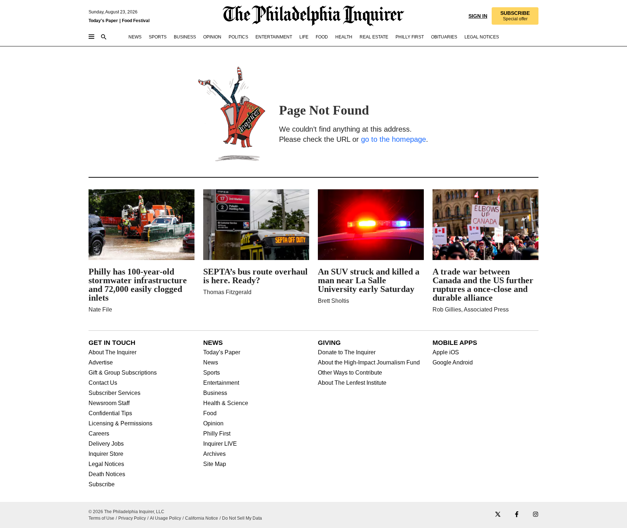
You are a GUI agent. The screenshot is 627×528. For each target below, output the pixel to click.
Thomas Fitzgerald (227, 292)
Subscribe (102, 484)
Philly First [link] (410, 37)
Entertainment (221, 383)
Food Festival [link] (135, 20)
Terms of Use (101, 518)
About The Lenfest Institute (352, 383)
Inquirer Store (106, 454)
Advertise (101, 363)
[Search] (103, 37)
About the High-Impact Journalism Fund (369, 363)
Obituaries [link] (444, 37)
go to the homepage (393, 139)
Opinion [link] (212, 37)
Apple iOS (446, 352)
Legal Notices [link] (481, 37)
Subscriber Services (114, 393)
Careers (99, 434)
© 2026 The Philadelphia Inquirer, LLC (126, 511)
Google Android (453, 363)
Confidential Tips (110, 413)
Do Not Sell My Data (242, 518)
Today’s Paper (221, 352)
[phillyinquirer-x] (498, 514)
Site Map (214, 464)
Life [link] (303, 37)
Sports (211, 373)
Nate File (100, 309)
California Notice (201, 518)
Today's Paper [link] (103, 20)
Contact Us (103, 383)
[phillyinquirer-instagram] (535, 514)
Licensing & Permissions (120, 423)
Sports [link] (158, 37)
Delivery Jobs (106, 444)
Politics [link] (238, 37)
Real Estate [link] (374, 37)
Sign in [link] (477, 16)
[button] (515, 16)
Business (215, 393)
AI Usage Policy (165, 518)
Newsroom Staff (109, 403)
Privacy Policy (132, 518)
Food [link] (322, 37)
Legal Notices (106, 464)
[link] (515, 16)
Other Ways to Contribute (350, 373)
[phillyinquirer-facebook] (517, 514)
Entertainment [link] (273, 37)
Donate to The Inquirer (347, 352)
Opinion (213, 423)
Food (210, 413)
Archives (214, 454)
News (210, 363)
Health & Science (225, 403)
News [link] (135, 37)
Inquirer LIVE (220, 444)
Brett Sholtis (333, 301)
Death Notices (107, 474)
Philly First (216, 434)
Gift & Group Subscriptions (123, 373)
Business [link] (185, 37)
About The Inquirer (112, 352)
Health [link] (343, 37)
